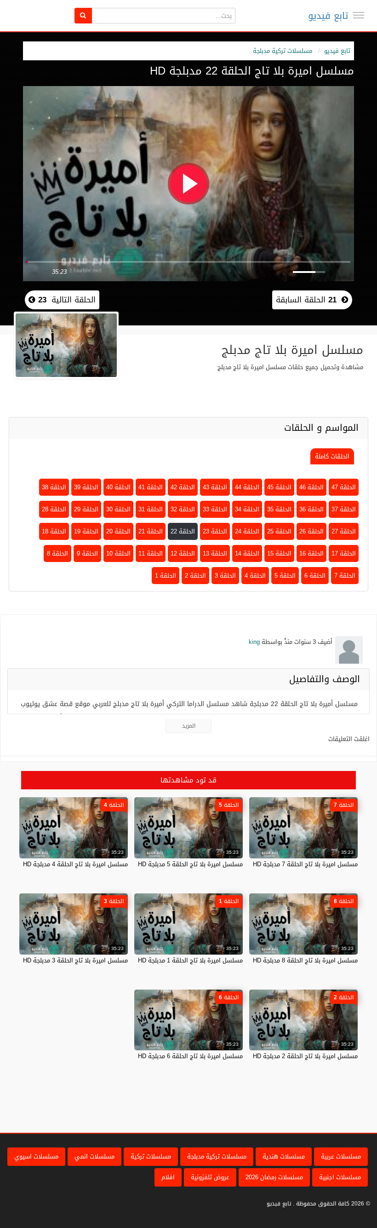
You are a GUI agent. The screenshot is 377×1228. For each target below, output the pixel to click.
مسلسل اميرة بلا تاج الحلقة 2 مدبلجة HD (305, 1056)
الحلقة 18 (54, 531)
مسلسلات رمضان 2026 (274, 1177)
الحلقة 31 (150, 509)
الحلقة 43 (215, 487)
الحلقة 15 (279, 553)
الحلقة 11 (150, 553)
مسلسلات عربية (341, 1156)
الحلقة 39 (86, 487)
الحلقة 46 (311, 487)
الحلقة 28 (54, 509)
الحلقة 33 (215, 509)
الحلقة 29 (86, 509)
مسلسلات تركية (151, 1156)
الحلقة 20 (118, 531)
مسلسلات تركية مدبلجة (282, 51)
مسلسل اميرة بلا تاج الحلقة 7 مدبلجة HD (305, 864)
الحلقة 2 (195, 575)
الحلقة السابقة (306, 299)
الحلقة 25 (279, 531)
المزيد (188, 726)
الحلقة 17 (343, 553)
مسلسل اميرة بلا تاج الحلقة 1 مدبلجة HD (190, 960)
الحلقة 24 (247, 531)
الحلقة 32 (183, 509)
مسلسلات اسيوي (36, 1156)
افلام (168, 1177)
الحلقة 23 (215, 531)
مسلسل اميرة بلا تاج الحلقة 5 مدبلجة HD (190, 864)
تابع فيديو (328, 15)
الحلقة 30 (118, 509)
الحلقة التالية (65, 299)
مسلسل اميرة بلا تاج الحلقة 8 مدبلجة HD (305, 960)
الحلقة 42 (183, 487)
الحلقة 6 (315, 575)
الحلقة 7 (344, 575)
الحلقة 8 (57, 553)
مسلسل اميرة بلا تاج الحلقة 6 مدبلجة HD (190, 1056)
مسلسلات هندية (284, 1156)
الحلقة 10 (118, 553)
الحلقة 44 (247, 487)
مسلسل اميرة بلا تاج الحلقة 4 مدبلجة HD (75, 864)
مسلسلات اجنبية (340, 1177)
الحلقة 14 (247, 553)
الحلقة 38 (54, 487)
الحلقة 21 (150, 531)
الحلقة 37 (343, 509)
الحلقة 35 (279, 509)
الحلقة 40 (118, 487)
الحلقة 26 (311, 531)
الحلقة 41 (150, 487)
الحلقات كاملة (332, 456)
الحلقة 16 (311, 553)
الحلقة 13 (215, 553)
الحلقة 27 (343, 531)
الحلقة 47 (343, 487)
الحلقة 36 (311, 509)
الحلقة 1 (165, 575)
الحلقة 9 (87, 553)
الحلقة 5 (285, 575)
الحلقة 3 (225, 575)
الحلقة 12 (183, 553)
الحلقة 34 (247, 509)
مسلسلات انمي (94, 1156)
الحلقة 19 (86, 531)
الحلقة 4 (255, 575)
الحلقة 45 (279, 487)
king (254, 642)
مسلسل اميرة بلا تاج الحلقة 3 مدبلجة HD (75, 960)
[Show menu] (359, 15)
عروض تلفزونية (210, 1177)
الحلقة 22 (183, 531)
